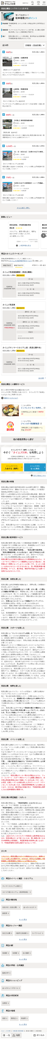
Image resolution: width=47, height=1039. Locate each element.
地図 (18, 1035)
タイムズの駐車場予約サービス (21, 261)
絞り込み (40, 1035)
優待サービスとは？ (11, 398)
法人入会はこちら (39, 475)
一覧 (8, 1035)
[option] (23, 234)
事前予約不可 (19, 265)
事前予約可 (7, 265)
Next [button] (43, 235)
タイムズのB (5, 1031)
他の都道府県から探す (23, 439)
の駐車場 (17, 1031)
